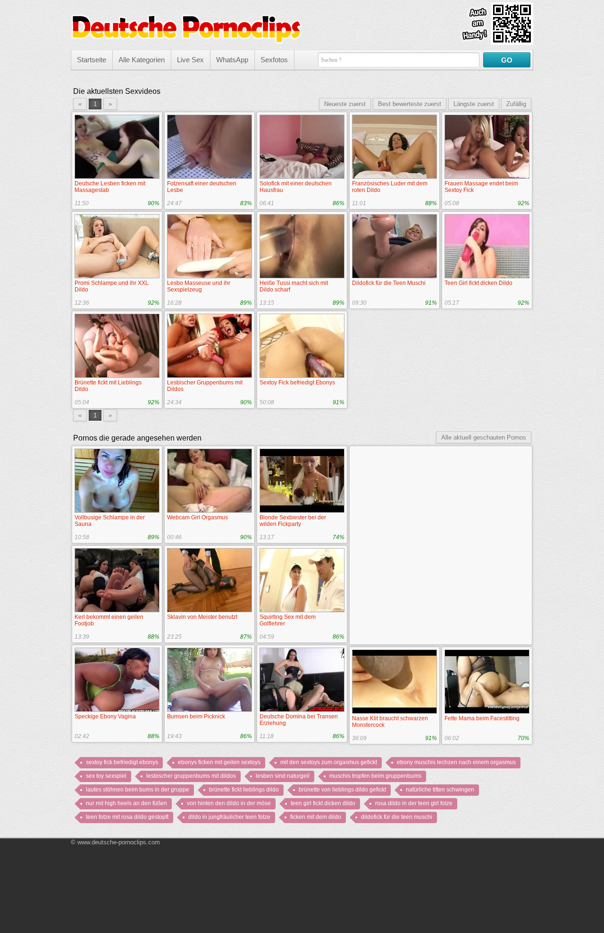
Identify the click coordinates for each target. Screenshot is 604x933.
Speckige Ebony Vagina (105, 716)
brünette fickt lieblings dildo (244, 789)
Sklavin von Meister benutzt (202, 617)
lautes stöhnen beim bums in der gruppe (137, 789)
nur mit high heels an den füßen (126, 803)
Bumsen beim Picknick (196, 716)
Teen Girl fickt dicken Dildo (478, 283)
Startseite (91, 60)
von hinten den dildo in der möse (229, 803)
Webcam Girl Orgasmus (197, 517)
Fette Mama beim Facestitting (482, 718)
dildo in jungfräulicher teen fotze (229, 817)
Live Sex (190, 60)
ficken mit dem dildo (315, 817)
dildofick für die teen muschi (396, 817)
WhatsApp (232, 60)
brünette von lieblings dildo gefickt (342, 789)
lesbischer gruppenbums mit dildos (191, 776)
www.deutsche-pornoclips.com (118, 842)
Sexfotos (274, 60)
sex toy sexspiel (106, 776)
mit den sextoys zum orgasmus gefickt (328, 762)
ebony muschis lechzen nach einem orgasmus (456, 762)
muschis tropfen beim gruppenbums (375, 776)
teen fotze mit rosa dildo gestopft (127, 817)
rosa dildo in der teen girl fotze (414, 803)
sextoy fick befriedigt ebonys (122, 762)
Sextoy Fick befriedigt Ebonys (297, 382)
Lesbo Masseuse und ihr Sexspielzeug (198, 286)
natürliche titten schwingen (440, 789)
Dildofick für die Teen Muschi (389, 283)
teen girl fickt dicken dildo (323, 803)
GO (506, 60)
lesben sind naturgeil (283, 776)
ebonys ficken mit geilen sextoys (219, 762)
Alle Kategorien (141, 60)
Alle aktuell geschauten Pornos (483, 437)
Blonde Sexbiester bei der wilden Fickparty (293, 520)
